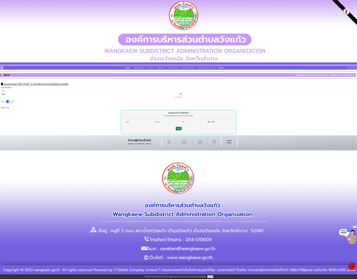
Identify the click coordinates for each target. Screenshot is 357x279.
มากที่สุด (212, 122)
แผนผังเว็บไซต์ (352, 68)
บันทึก (178, 128)
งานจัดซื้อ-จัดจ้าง (173, 68)
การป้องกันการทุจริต (188, 68)
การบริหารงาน (160, 68)
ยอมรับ (210, 277)
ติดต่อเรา (221, 68)
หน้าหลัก (127, 68)
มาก (183, 122)
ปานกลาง (157, 122)
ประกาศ (7, 75)
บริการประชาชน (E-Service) (207, 68)
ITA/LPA (151, 68)
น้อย (127, 122)
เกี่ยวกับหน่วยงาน (139, 68)
